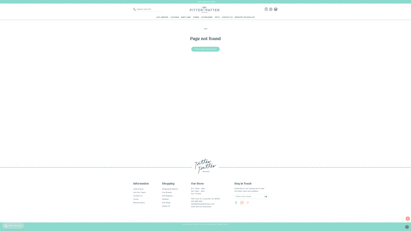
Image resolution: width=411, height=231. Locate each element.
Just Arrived (162, 17)
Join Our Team (139, 192)
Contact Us (227, 17)
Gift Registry (167, 196)
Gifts (217, 17)
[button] (276, 9)
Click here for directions (201, 206)
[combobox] (149, 9)
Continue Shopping (205, 49)
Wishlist (165, 199)
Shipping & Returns (170, 189)
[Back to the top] (408, 218)
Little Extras (138, 189)
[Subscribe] (265, 196)
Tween (196, 17)
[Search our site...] (134, 9)
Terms (135, 199)
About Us (166, 206)
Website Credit (223, 224)
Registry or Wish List (245, 17)
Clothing (175, 17)
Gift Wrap (166, 202)
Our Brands (167, 192)
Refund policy (139, 202)
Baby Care (186, 17)
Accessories (207, 17)
